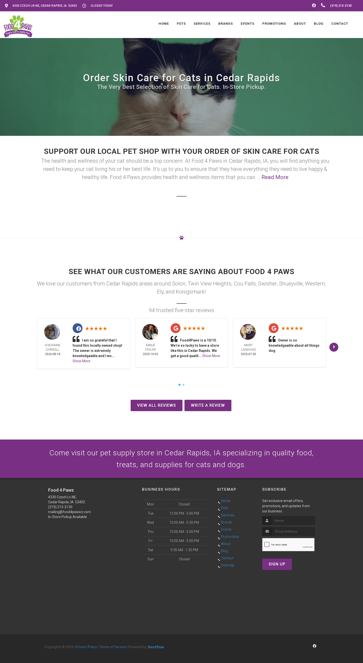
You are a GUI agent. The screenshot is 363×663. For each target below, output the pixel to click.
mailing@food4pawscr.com (69, 512)
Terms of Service (112, 647)
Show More (81, 361)
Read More (275, 177)
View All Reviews (156, 405)
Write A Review (208, 405)
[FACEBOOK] (314, 5)
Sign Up (277, 564)
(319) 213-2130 (60, 507)
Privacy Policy (86, 647)
